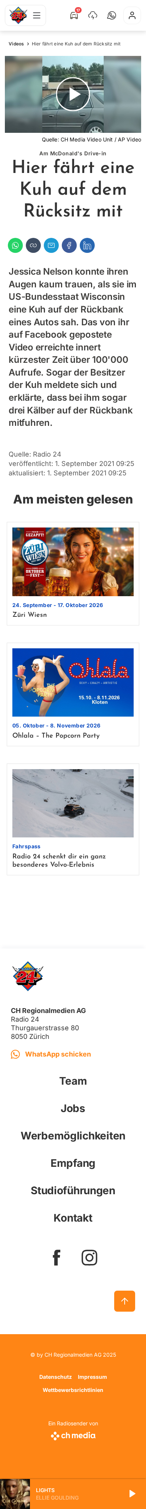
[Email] (51, 245)
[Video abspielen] (73, 94)
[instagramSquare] (89, 1257)
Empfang (73, 1163)
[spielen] (131, 1493)
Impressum (92, 1377)
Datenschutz (55, 1377)
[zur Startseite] (18, 15)
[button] (111, 15)
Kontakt (73, 1217)
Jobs (73, 1108)
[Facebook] (69, 245)
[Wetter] (93, 15)
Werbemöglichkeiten (73, 1135)
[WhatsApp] (15, 245)
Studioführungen (73, 1190)
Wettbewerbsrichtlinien (73, 1390)
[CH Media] (73, 1434)
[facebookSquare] (56, 1257)
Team (73, 1081)
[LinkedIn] (87, 245)
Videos (16, 44)
